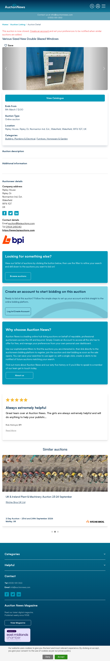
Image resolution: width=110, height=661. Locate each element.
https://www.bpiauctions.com (18, 230)
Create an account (39, 31)
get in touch (24, 368)
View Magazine (17, 622)
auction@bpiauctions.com (21, 223)
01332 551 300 (55, 17)
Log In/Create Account (18, 311)
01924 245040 (13, 226)
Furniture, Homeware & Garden (52, 138)
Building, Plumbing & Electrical (20, 138)
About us (19, 375)
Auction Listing (17, 24)
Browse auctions (18, 276)
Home (5, 24)
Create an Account (62, 339)
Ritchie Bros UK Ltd (15, 502)
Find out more (13, 364)
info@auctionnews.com (62, 14)
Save (10, 45)
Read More (11, 430)
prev (6, 68)
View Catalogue (55, 98)
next (104, 68)
